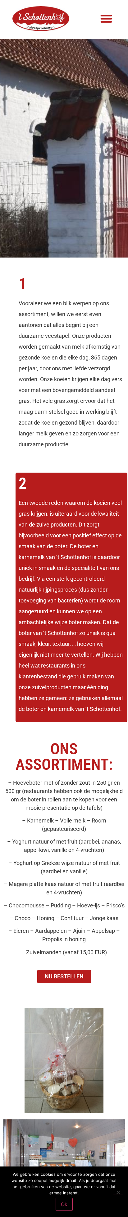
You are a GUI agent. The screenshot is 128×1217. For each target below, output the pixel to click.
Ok (64, 1204)
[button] (106, 18)
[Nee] (118, 1191)
